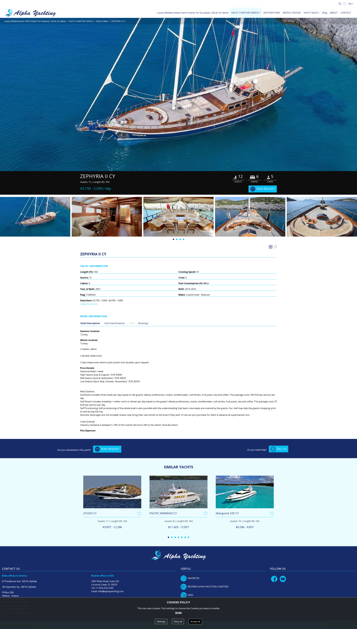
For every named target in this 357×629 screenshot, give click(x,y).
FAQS (190, 594)
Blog (324, 12)
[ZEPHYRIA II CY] (178, 94)
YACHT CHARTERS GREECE (81, 21)
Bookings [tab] (143, 323)
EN (349, 3)
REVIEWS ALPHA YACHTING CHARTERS (208, 586)
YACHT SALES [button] (311, 12)
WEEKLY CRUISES (292, 12)
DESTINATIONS (271, 12)
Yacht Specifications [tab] (114, 323)
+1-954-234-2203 (104, 588)
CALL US (281, 448)
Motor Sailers (102, 21)
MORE (178, 612)
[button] (344, 3)
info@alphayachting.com (111, 591)
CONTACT (346, 12)
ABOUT (334, 12)
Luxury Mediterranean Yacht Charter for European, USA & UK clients (192, 12)
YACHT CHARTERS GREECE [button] (245, 12)
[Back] (271, 246)
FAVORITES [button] (193, 578)
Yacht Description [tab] (90, 323)
